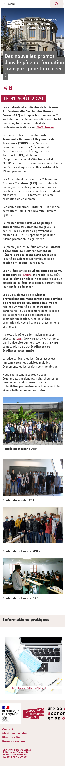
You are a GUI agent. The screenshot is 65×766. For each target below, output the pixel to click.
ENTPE (27, 274)
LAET (20, 338)
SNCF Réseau (45, 127)
